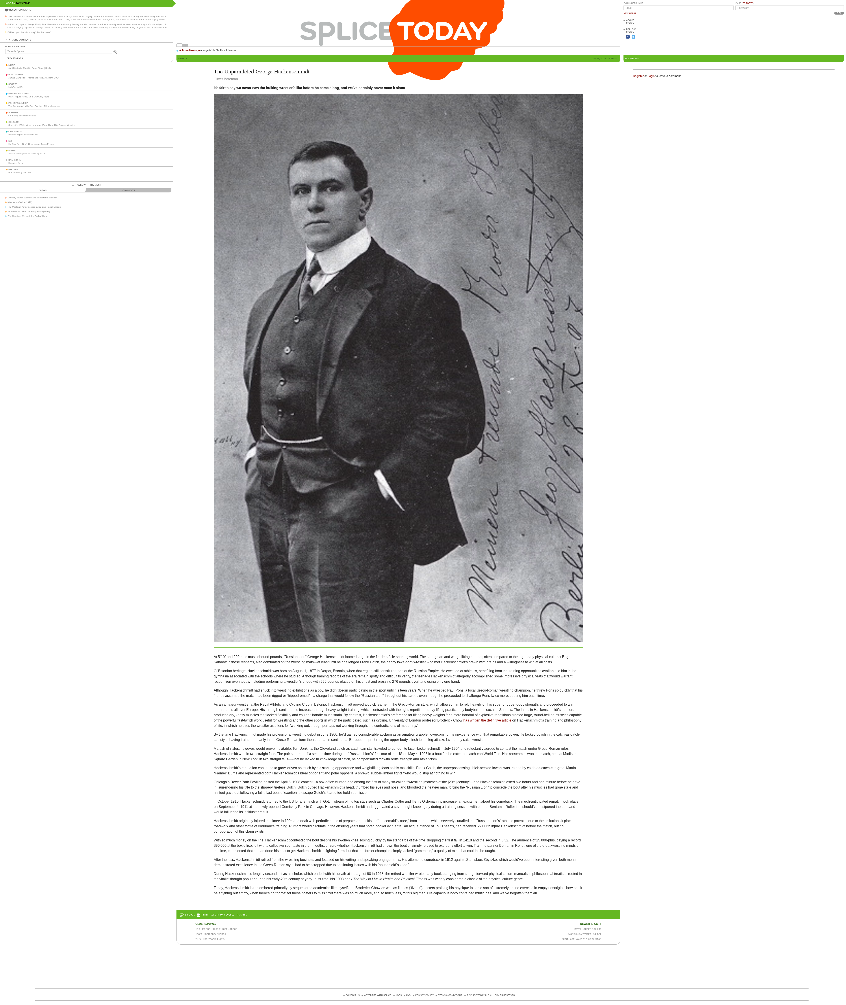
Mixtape (13, 169)
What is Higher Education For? (23, 134)
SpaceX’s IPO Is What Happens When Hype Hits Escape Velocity (41, 125)
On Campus (15, 131)
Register (638, 76)
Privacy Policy (424, 995)
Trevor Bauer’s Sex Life (587, 928)
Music (11, 65)
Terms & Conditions (450, 995)
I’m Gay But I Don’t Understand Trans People (31, 144)
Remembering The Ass (19, 172)
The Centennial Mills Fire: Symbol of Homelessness (34, 106)
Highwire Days (15, 163)
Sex (10, 141)
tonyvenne (23, 3)
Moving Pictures (18, 93)
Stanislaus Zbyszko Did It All (584, 934)
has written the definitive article (487, 720)
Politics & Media (18, 103)
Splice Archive (16, 46)
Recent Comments (20, 10)
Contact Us (353, 995)
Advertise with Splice (377, 995)
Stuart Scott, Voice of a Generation (581, 939)
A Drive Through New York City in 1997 (28, 153)
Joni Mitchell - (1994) (29, 68)
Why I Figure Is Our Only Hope (28, 96)
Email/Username (633, 3)
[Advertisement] (824, 35)
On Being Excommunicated (22, 115)
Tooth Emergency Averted (210, 934)
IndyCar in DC (15, 87)
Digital (12, 150)
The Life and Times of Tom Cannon (216, 928)
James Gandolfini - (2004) (34, 77)
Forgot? (747, 3)
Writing (13, 112)
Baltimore (14, 160)
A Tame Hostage (189, 50)
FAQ (408, 995)
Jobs (399, 995)
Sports (12, 84)
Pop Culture (16, 74)
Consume (13, 122)
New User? (629, 13)
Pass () (744, 3)
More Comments (21, 40)
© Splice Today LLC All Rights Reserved (491, 995)
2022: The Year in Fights (209, 939)
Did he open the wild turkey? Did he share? (29, 32)
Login (651, 76)
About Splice (630, 21)
